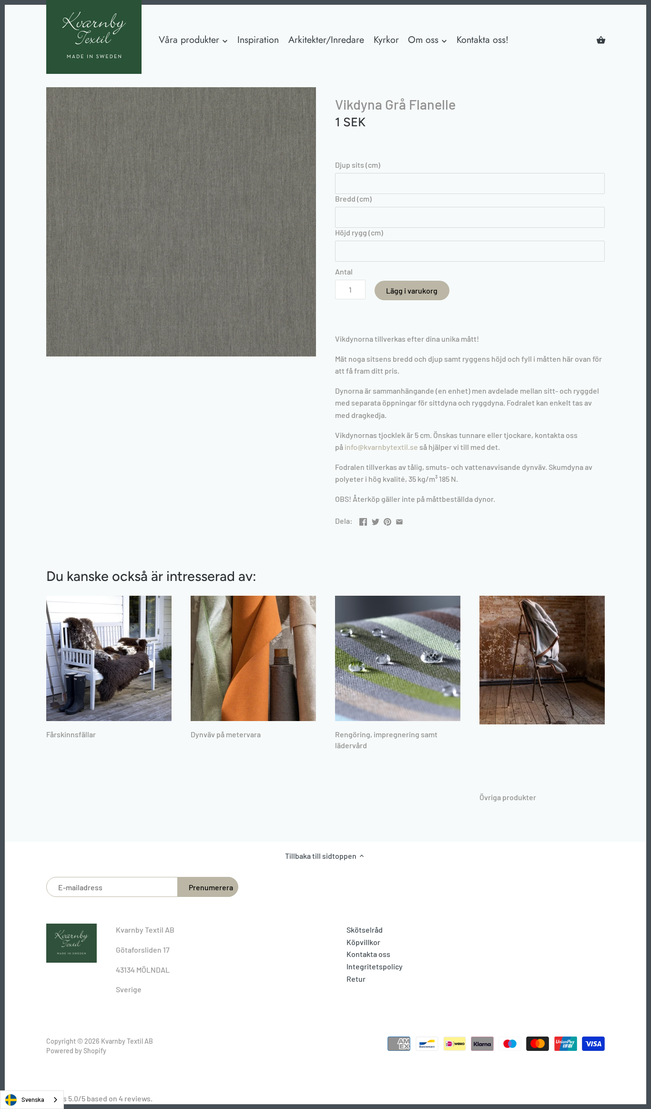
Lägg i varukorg (411, 290)
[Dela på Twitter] (375, 519)
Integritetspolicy (374, 966)
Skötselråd (364, 929)
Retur (356, 978)
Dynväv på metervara (226, 734)
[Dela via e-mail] (399, 519)
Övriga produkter (507, 797)
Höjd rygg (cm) (359, 232)
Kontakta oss (368, 953)
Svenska (32, 1099)
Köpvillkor (363, 941)
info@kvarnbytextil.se (381, 446)
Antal (344, 271)
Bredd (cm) (353, 198)
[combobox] (32, 1099)
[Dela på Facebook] (363, 519)
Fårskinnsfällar (71, 734)
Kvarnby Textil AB (127, 1041)
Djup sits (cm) (357, 164)
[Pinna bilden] (387, 519)
